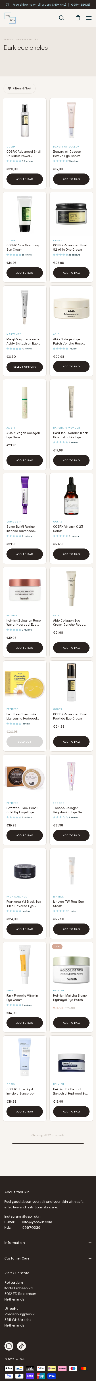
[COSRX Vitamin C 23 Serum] (71, 495)
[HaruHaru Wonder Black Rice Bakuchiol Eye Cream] (71, 401)
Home (7, 39)
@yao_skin (31, 1216)
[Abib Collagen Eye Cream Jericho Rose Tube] (71, 589)
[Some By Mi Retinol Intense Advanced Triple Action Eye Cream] (24, 495)
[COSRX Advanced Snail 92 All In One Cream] (71, 214)
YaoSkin (20, 1359)
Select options (24, 366)
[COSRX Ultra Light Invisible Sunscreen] (24, 1057)
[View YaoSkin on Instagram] (8, 1346)
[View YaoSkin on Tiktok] (21, 1346)
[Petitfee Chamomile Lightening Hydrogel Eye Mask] (24, 682)
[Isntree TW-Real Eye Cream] (71, 870)
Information (14, 1242)
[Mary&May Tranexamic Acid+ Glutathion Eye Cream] (24, 307)
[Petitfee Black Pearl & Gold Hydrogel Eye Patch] (24, 776)
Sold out (24, 741)
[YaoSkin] (10, 18)
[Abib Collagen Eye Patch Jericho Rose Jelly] (71, 307)
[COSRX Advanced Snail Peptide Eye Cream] (71, 682)
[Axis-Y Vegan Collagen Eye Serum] (24, 401)
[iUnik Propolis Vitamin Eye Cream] (24, 964)
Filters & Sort (22, 88)
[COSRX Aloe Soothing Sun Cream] (24, 214)
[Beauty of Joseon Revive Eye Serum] (71, 120)
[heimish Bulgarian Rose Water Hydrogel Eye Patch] (24, 589)
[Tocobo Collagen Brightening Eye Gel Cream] (71, 776)
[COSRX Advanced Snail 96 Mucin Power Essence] (24, 120)
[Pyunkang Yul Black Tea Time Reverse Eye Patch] (24, 870)
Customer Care (16, 1258)
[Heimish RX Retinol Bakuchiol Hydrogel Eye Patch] (71, 1057)
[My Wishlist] (69, 18)
